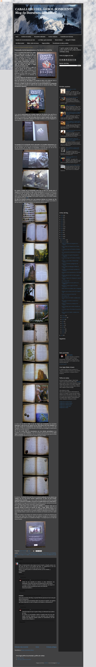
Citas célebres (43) (65, 281)
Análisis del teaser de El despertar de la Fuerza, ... (70, 244)
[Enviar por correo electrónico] (36, 551)
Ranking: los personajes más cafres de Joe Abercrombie (73, 131)
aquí (27, 197)
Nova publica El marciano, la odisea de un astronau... (70, 301)
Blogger (58, 663)
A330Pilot (46, 663)
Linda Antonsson (34, 554)
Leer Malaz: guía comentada (45, 40)
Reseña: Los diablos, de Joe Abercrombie (71, 157)
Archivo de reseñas (26, 36)
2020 (62, 227)
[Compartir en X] (38, 551)
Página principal (20, 658)
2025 (62, 217)
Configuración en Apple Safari (65, 406)
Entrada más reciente (21, 647)
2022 (62, 223)
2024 (62, 219)
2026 (62, 215)
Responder (21, 574)
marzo (63, 329)
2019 (62, 229)
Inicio (17, 36)
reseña (44, 554)
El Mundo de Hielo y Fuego (37, 553)
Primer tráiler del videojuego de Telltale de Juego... (70, 267)
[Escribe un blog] (37, 551)
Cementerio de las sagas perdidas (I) (73, 165)
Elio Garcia (46, 553)
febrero (63, 331)
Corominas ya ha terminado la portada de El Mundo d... (70, 270)
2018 (62, 230)
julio (63, 321)
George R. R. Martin (70, 40)
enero (63, 333)
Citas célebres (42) (65, 296)
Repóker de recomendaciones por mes (25, 40)
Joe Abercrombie (20, 43)
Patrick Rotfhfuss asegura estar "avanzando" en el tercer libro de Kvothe (72, 149)
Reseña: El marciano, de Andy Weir (69, 294)
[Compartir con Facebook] (40, 551)
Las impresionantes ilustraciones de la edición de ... (71, 253)
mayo (63, 325)
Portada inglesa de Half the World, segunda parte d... (70, 276)
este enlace (79, 381)
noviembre (64, 242)
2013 (62, 335)
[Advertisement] (70, 76)
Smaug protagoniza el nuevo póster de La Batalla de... (70, 283)
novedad (40, 554)
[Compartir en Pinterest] (41, 551)
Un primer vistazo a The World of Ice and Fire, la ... (71, 310)
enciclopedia (53, 553)
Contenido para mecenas (67, 36)
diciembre (64, 240)
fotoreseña (17, 554)
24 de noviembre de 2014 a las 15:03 (32, 595)
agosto (63, 319)
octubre (63, 316)
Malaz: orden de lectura (33, 43)
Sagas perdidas (46, 43)
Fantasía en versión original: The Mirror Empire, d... (70, 286)
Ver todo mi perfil (63, 364)
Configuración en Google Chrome (65, 401)
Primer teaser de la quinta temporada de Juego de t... (70, 255)
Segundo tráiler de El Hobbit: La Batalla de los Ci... (71, 298)
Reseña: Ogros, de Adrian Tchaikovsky (71, 90)
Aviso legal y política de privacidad (24, 659)
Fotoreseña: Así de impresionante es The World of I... (71, 273)
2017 (62, 232)
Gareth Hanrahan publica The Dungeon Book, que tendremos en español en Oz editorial (73, 140)
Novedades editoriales (39, 36)
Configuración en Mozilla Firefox (65, 404)
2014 (62, 238)
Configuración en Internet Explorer (65, 403)
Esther (20, 563)
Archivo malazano (52, 36)
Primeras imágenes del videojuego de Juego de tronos (71, 279)
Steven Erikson (59, 40)
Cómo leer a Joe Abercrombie (72, 97)
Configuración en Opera (63, 407)
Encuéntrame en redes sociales (60, 43)
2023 (62, 221)
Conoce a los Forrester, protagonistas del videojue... (70, 264)
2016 (62, 234)
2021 (62, 225)
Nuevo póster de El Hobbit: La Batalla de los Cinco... (70, 313)
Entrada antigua (51, 647)
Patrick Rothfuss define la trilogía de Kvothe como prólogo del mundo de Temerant (73, 113)
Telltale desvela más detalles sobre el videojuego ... (71, 289)
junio (63, 323)
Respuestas (23, 577)
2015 (62, 236)
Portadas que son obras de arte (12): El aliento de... (71, 292)
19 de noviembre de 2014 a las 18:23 (31, 563)
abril (63, 327)
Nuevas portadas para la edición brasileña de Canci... (71, 307)
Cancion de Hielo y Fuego (24, 553)
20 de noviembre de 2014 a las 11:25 (39, 579)
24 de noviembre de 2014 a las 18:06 (39, 609)
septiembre (64, 317)
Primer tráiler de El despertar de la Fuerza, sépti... (70, 247)
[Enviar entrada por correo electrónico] (34, 550)
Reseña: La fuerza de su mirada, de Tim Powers (70, 304)
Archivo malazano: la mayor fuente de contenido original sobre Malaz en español (73, 122)
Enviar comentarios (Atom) (27, 650)
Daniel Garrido (25, 579)
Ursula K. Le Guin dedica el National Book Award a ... (70, 261)
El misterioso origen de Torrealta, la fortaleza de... (71, 250)
